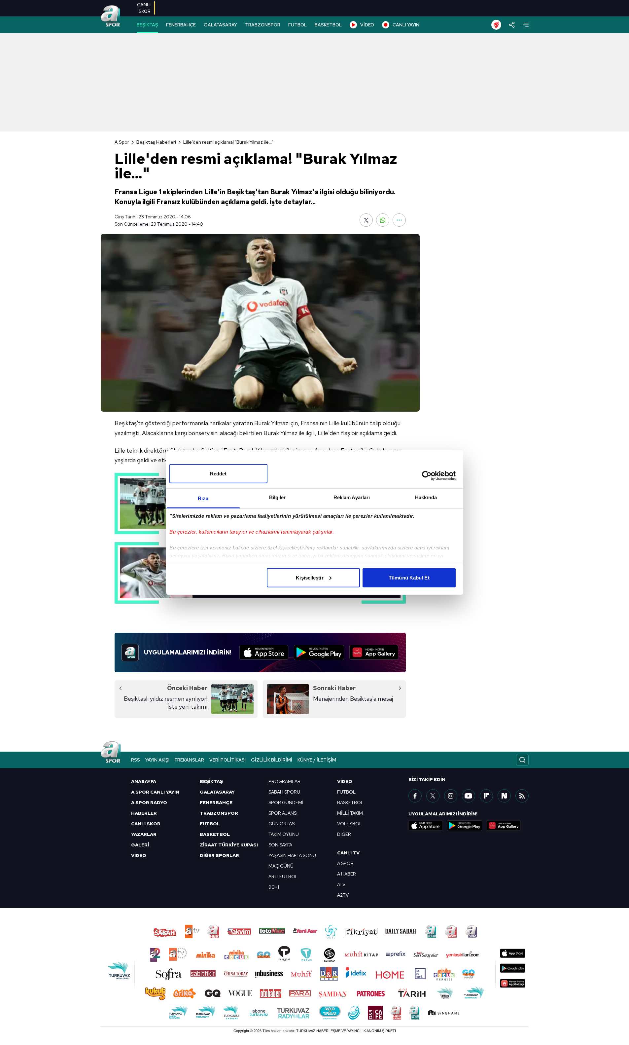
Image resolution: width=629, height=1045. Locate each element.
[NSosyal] (504, 795)
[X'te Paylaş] (366, 220)
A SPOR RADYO (149, 802)
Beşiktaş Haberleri (156, 142)
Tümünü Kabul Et (409, 577)
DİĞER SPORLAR (219, 855)
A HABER (346, 874)
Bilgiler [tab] (277, 497)
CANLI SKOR (145, 824)
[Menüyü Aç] (526, 25)
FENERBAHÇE (181, 25)
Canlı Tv (348, 853)
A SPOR (345, 863)
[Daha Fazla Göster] (399, 220)
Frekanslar (189, 760)
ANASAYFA (143, 781)
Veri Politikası (227, 760)
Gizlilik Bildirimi (271, 760)
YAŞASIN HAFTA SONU (292, 855)
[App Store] (264, 652)
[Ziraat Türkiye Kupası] (496, 25)
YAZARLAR (144, 834)
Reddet (218, 473)
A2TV (343, 895)
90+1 (273, 887)
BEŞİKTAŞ (147, 25)
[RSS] (522, 795)
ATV (341, 884)
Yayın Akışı (157, 760)
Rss (135, 760)
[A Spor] (111, 16)
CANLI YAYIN (406, 25)
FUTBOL (297, 25)
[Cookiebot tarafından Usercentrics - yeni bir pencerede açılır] (427, 476)
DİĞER (344, 834)
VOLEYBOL (349, 824)
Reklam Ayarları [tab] (351, 497)
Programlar (284, 781)
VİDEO (367, 25)
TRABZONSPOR (262, 25)
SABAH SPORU (284, 792)
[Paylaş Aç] (512, 25)
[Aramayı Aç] (522, 760)
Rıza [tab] (203, 498)
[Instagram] (450, 795)
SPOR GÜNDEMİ (285, 802)
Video (344, 781)
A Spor (122, 142)
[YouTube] (468, 795)
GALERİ (140, 845)
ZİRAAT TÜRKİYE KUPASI (229, 845)
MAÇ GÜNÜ (281, 866)
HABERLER (144, 813)
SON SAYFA (280, 845)
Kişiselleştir (309, 577)
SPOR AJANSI (282, 813)
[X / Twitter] (432, 795)
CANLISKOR (144, 8)
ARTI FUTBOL (283, 876)
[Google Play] (319, 652)
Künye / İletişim (316, 760)
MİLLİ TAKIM (350, 813)
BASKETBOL (328, 25)
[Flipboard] (486, 795)
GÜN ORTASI (282, 824)
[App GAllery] (374, 652)
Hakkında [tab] (426, 497)
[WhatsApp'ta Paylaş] (382, 220)
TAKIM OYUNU (283, 834)
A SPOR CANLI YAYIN (155, 792)
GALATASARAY (220, 25)
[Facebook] (415, 795)
